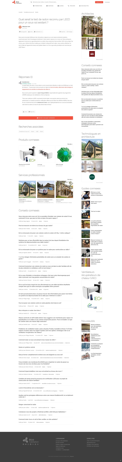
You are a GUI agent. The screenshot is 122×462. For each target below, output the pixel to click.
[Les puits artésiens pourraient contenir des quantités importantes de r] (85, 228)
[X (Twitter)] (33, 444)
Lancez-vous (99, 2)
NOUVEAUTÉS (85, 6)
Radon (36, 12)
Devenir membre (60, 442)
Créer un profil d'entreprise (93, 440)
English (72, 456)
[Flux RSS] (38, 444)
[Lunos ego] (46, 154)
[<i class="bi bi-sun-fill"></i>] (120, 460)
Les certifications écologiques (50, 390)
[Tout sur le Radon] (85, 218)
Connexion (107, 2)
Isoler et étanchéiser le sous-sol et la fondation (52, 342)
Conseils (20, 12)
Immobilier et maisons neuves (48, 383)
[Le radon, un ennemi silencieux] (85, 266)
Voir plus (69, 144)
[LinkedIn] (31, 444)
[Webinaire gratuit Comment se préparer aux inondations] (85, 351)
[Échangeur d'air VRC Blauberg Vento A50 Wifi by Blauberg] (92, 295)
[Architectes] (64, 189)
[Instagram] (28, 444)
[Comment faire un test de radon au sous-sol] (85, 199)
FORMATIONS (38, 6)
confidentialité (65, 449)
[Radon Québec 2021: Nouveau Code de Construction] (85, 256)
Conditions (58, 449)
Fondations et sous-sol (29, 12)
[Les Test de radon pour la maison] (85, 247)
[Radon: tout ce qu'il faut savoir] (85, 208)
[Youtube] (26, 444)
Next (72, 154)
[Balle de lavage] (64, 154)
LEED (37, 131)
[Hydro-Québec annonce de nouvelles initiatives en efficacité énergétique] (85, 341)
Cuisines (42, 261)
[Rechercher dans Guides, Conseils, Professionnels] (32, 2)
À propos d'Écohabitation (62, 440)
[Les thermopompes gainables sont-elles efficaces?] (85, 360)
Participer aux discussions (93, 446)
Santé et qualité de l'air (51, 350)
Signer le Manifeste (60, 446)
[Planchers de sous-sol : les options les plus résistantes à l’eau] (85, 331)
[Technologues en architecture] (27, 189)
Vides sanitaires (40, 422)
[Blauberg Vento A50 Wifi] (27, 154)
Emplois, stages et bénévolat (63, 444)
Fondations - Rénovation (48, 374)
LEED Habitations (42, 414)
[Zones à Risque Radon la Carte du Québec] (85, 237)
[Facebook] (23, 444)
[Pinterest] (35, 444)
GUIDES (61, 6)
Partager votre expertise (93, 444)
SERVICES (50, 6)
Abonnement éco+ (91, 442)
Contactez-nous (60, 448)
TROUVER (72, 6)
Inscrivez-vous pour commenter (46, 118)
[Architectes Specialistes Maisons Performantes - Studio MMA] (92, 37)
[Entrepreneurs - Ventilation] (46, 189)
